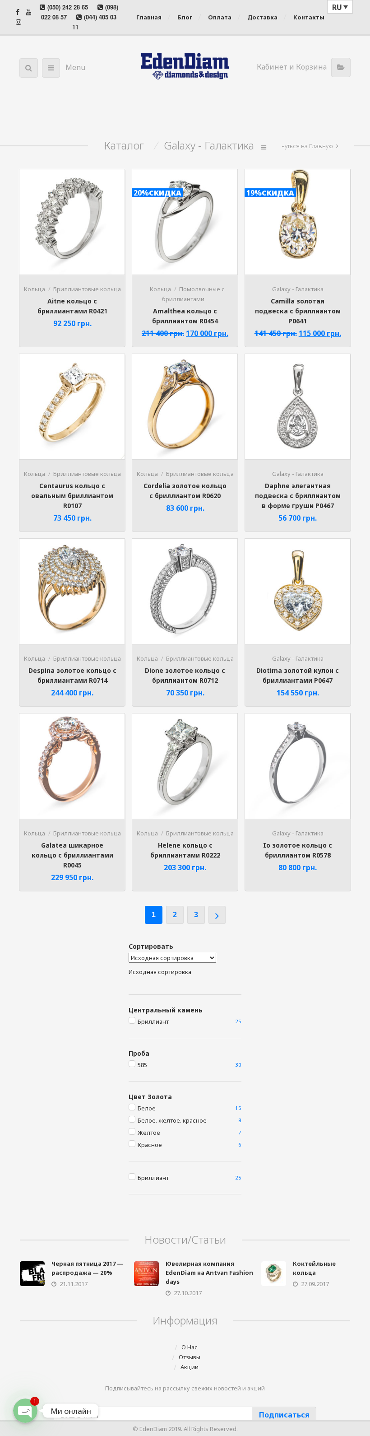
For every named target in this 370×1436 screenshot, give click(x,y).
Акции (189, 1367)
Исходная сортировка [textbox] (160, 972)
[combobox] (160, 972)
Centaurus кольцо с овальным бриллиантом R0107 (72, 495)
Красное (150, 1145)
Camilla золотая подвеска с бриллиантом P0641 (298, 311)
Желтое (149, 1132)
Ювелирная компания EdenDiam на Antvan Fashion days (209, 1272)
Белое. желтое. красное (172, 1120)
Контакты (308, 17)
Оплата (219, 17)
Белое (147, 1108)
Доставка (262, 17)
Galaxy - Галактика (298, 289)
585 (142, 1065)
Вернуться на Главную (301, 146)
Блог (184, 17)
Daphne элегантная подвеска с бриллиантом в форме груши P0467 (298, 495)
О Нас (189, 1347)
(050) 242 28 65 (67, 7)
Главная (149, 17)
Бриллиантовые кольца (87, 289)
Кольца (34, 289)
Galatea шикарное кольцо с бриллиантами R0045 (72, 855)
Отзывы (189, 1357)
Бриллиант (153, 1021)
